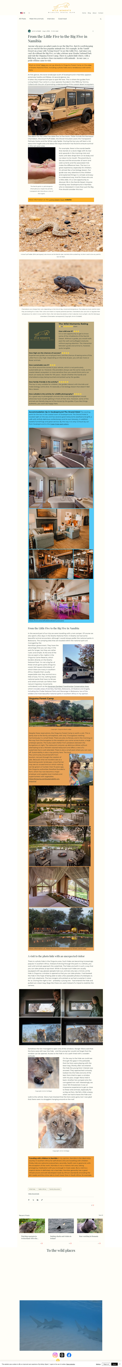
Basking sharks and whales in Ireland (60, 1237)
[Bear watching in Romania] (90, 1226)
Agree (114, 1364)
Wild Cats (32, 1189)
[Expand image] (61, 448)
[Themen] (62, 1355)
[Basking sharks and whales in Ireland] (61, 1226)
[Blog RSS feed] (58, 1360)
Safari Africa (42, 1189)
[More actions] (93, 31)
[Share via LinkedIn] (37, 1200)
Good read (62, 19)
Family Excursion (54, 1189)
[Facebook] (69, 1355)
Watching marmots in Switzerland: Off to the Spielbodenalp (29, 1237)
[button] (101, 19)
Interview (51, 19)
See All (101, 1215)
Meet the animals (36, 19)
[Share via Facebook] (29, 1200)
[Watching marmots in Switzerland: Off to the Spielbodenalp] (32, 1226)
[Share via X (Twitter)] (33, 1200)
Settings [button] (98, 1364)
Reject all (106, 1364)
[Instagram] (55, 1355)
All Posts (22, 19)
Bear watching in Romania (88, 1236)
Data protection (70, 1364)
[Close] (120, 1364)
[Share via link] (42, 1200)
